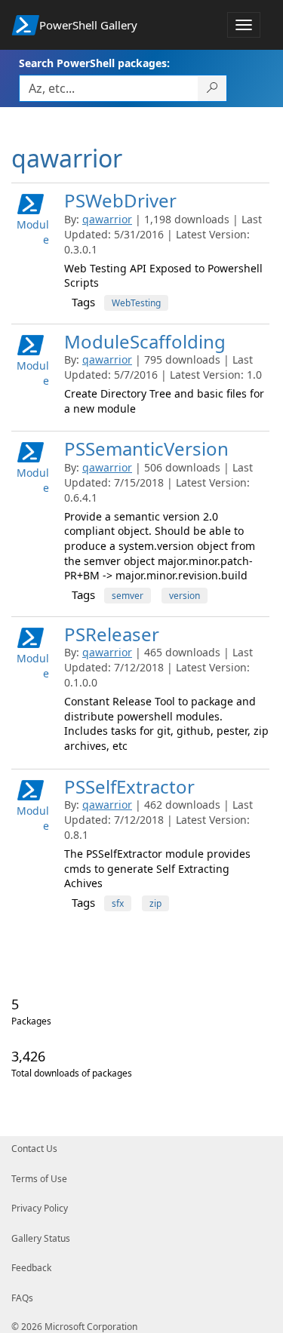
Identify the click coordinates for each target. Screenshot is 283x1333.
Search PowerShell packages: (94, 63)
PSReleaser (111, 634)
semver (127, 595)
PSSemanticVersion (146, 448)
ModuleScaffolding (145, 341)
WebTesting (136, 302)
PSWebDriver (120, 200)
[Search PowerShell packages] (212, 88)
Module (33, 232)
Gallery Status (40, 1238)
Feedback (31, 1267)
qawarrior (107, 219)
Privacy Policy (39, 1208)
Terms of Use (39, 1178)
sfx (118, 903)
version (184, 595)
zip (155, 903)
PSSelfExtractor (129, 786)
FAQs (22, 1298)
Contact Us (34, 1148)
